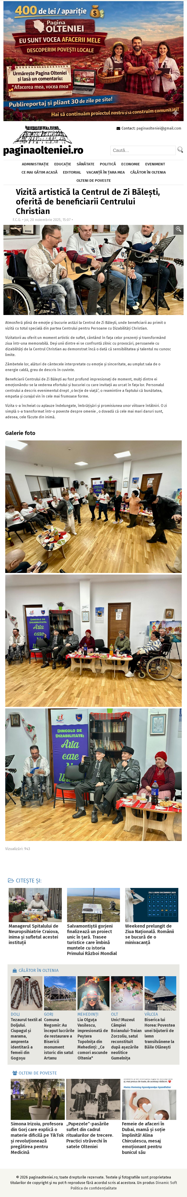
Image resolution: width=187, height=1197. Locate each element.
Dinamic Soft (166, 1183)
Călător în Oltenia (148, 172)
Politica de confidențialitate (93, 1188)
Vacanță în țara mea (105, 172)
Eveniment (155, 164)
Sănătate (85, 164)
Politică (108, 164)
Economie (130, 164)
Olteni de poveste (93, 180)
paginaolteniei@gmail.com (158, 128)
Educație (62, 164)
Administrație (35, 164)
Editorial (72, 172)
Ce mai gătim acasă (39, 172)
